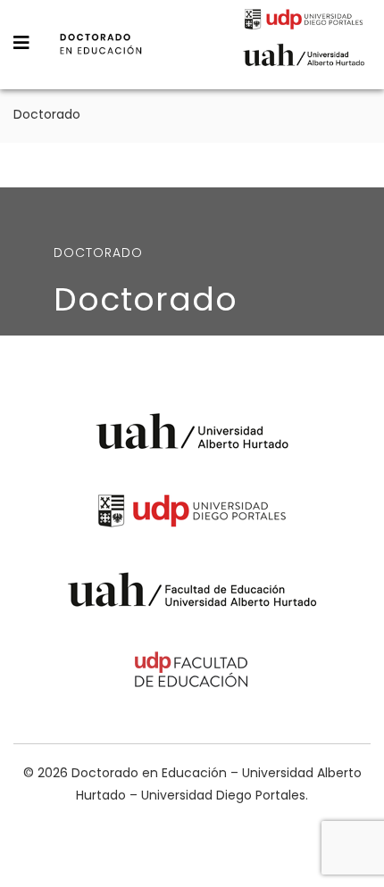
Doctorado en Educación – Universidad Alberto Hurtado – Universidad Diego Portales (101, 56)
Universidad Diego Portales (303, 21)
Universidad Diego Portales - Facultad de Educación (192, 672)
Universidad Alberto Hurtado (303, 60)
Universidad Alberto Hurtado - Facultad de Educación (192, 593)
